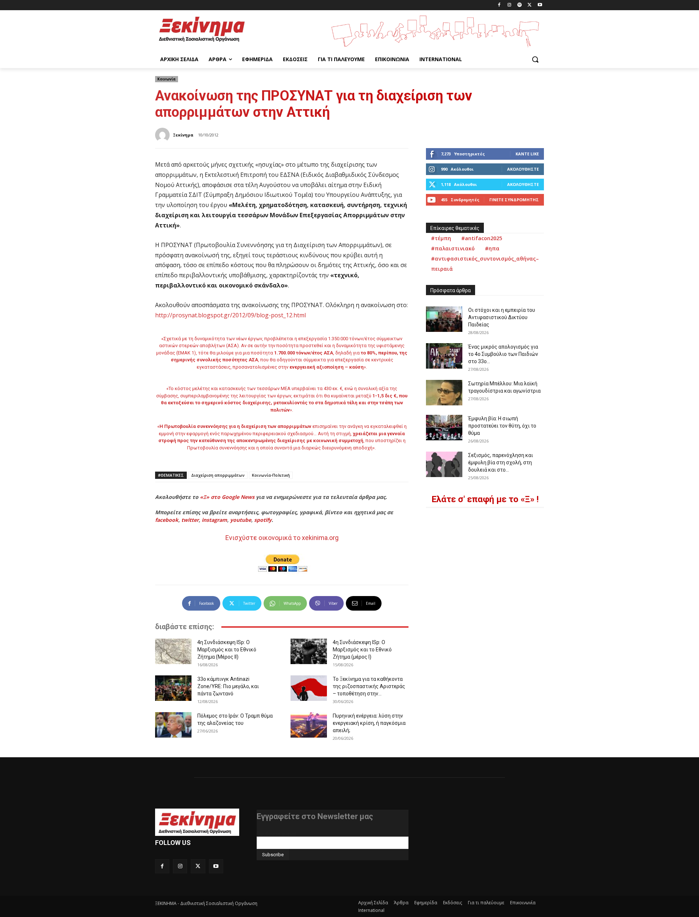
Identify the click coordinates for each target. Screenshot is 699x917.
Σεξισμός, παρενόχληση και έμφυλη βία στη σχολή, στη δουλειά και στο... (500, 462)
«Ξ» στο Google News (227, 496)
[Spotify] (520, 5)
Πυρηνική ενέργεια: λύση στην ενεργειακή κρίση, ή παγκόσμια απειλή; (369, 723)
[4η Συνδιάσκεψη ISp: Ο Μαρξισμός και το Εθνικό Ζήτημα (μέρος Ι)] (309, 651)
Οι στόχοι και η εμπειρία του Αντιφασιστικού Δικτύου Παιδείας (501, 317)
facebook (166, 519)
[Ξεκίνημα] (163, 135)
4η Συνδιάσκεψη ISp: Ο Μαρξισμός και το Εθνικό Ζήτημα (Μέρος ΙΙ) (226, 649)
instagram (214, 519)
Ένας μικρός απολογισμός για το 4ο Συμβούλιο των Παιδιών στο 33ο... (503, 354)
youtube (240, 519)
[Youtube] (540, 5)
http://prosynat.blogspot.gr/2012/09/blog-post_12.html (230, 315)
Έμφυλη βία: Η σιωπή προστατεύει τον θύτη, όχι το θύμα (502, 426)
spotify (263, 519)
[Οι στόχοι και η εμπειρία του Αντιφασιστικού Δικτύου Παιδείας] (444, 319)
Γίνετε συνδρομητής (514, 199)
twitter (190, 519)
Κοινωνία (166, 79)
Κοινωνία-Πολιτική (271, 475)
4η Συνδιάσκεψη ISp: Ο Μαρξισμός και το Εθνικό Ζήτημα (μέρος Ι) (362, 649)
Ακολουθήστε (523, 169)
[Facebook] (499, 5)
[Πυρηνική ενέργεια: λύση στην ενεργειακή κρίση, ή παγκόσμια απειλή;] (309, 725)
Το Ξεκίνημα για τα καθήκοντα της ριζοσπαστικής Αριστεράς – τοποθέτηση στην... (369, 686)
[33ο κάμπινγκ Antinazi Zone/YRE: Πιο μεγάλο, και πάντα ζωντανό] (173, 688)
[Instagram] (509, 5)
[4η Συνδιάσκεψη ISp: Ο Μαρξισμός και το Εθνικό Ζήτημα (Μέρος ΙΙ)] (173, 651)
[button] (535, 59)
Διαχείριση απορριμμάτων (218, 475)
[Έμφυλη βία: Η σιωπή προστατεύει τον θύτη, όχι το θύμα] (444, 427)
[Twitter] (529, 5)
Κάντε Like (527, 153)
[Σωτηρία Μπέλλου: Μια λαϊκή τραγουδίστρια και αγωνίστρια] (444, 392)
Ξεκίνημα (183, 135)
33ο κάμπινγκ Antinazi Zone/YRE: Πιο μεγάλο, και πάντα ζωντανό (228, 686)
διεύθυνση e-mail (276, 834)
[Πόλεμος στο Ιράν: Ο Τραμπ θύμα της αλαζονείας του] (173, 725)
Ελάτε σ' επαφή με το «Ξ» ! (485, 499)
